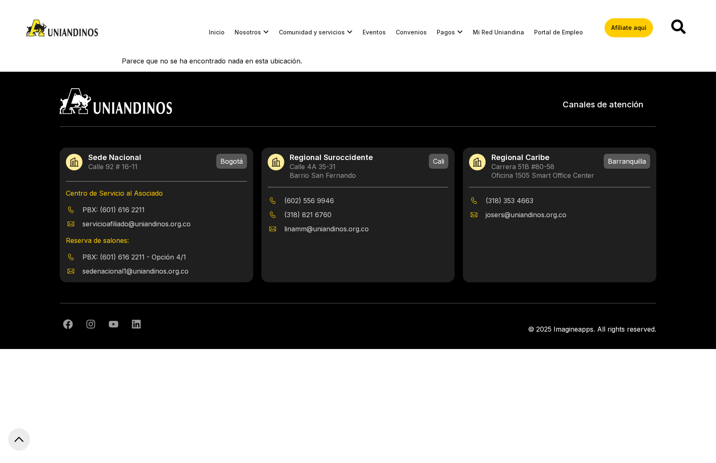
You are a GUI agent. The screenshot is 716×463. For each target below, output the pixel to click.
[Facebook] (68, 324)
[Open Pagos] (460, 32)
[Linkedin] (136, 324)
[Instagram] (90, 324)
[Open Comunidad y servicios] (350, 32)
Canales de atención (603, 104)
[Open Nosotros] (266, 32)
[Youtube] (113, 324)
